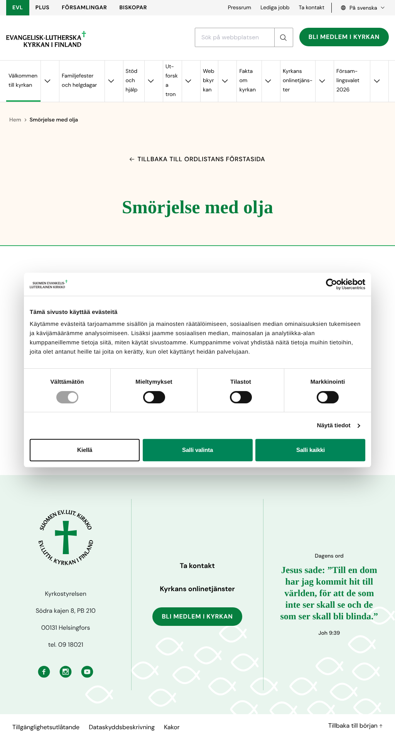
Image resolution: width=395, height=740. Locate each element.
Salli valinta (197, 450)
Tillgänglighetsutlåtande (45, 727)
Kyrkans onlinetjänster (297, 80)
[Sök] (283, 37)
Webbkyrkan (208, 80)
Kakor (171, 727)
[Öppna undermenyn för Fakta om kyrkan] (268, 81)
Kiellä (84, 450)
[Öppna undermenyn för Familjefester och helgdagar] (111, 81)
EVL (17, 7)
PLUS (42, 7)
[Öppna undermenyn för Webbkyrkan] (224, 81)
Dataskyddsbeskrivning (122, 727)
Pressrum (240, 7)
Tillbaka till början (353, 725)
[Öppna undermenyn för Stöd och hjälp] (150, 81)
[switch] (154, 397)
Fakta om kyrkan (247, 80)
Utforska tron (171, 80)
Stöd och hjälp (132, 80)
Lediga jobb (274, 7)
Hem (15, 119)
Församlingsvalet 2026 (348, 80)
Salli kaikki (310, 450)
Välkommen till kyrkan (22, 80)
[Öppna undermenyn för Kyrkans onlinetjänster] (321, 81)
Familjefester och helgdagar (79, 80)
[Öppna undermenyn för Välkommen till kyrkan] (47, 81)
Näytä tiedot (334, 425)
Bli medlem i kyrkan (344, 37)
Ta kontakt (311, 7)
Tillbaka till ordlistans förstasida (201, 159)
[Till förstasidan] (46, 39)
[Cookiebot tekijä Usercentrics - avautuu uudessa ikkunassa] (331, 284)
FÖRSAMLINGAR (84, 7)
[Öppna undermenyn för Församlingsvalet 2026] (376, 81)
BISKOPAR (133, 7)
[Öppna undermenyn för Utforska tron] (188, 81)
